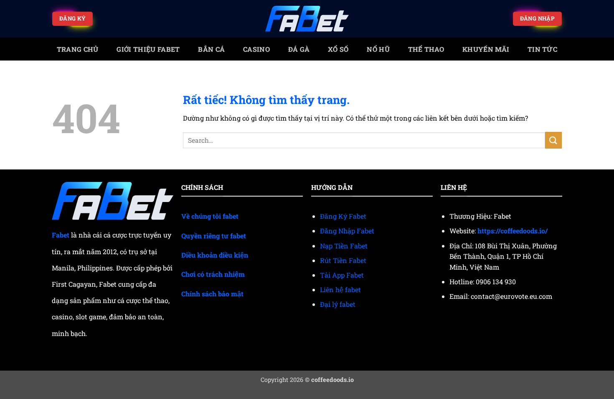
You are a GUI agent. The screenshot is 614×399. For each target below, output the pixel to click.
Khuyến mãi (485, 49)
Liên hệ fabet (340, 289)
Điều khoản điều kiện (214, 254)
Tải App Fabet (342, 274)
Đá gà (299, 49)
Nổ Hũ (378, 49)
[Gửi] (553, 140)
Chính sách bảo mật (212, 293)
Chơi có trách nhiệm (213, 274)
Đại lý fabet (337, 304)
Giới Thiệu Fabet (148, 49)
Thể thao (426, 49)
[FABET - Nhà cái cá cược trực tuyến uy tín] (307, 19)
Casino (256, 49)
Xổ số (338, 49)
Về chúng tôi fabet (209, 216)
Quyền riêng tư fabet (213, 235)
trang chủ (78, 49)
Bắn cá (211, 49)
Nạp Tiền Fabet (344, 245)
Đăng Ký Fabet (343, 216)
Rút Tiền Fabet (343, 260)
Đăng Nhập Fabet (347, 230)
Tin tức (542, 49)
